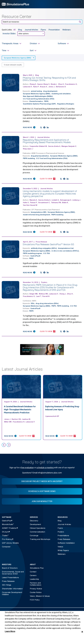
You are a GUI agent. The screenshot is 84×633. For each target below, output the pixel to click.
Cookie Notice (35, 592)
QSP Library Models (10, 543)
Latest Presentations (10, 577)
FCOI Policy (35, 600)
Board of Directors (10, 568)
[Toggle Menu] (79, 4)
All (14, 30)
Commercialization (37, 532)
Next (9, 445)
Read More (27, 127)
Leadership (34, 579)
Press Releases (64, 539)
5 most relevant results (13, 65)
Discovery (34, 521)
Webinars (66, 30)
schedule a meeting (45, 467)
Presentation (54, 30)
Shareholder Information (12, 589)
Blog (20, 30)
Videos (60, 547)
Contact (33, 572)
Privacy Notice (36, 589)
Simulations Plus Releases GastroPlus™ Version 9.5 (48, 244)
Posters (61, 532)
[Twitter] (41, 127)
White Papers (63, 550)
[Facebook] (44, 127)
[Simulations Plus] (15, 4)
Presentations (63, 535)
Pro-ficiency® (7, 539)
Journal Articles (31, 30)
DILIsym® (6, 532)
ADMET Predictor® (10, 528)
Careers (33, 575)
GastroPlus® (7, 521)
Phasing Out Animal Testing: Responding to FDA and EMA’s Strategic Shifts (49, 79)
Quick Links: (7, 30)
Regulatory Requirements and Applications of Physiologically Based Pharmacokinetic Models (47, 141)
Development (35, 524)
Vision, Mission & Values (40, 596)
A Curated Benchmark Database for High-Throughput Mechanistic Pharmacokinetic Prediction (20, 409)
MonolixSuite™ (8, 524)
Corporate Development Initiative (12, 593)
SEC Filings (6, 585)
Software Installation (66, 543)
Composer (6, 547)
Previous (4, 445)
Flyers (43, 30)
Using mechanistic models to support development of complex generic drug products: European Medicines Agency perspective (50, 194)
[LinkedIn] (47, 127)
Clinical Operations (37, 528)
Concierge (34, 535)
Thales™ (5, 535)
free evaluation (27, 467)
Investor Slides (9, 33)
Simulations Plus (37, 568)
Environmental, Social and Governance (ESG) (13, 573)
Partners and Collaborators (35, 584)
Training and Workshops (40, 539)
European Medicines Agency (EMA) (17, 58)
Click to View (46, 179)
